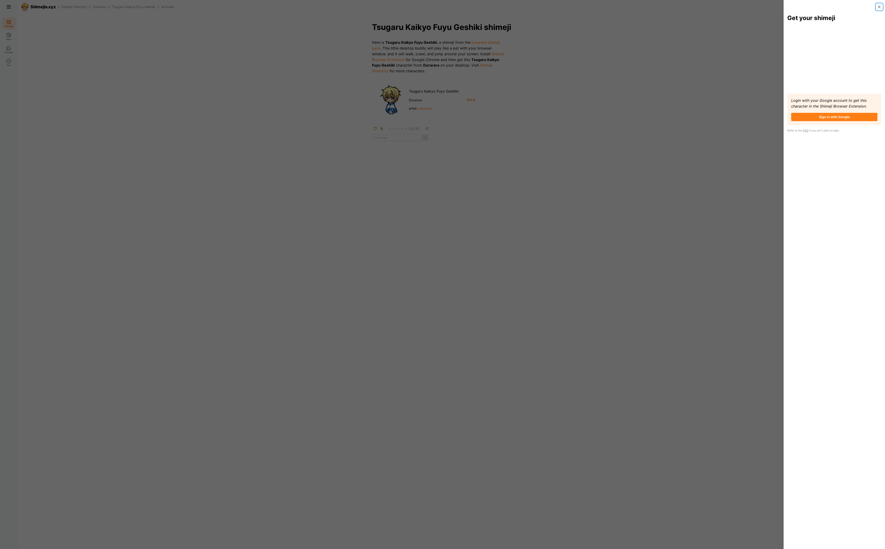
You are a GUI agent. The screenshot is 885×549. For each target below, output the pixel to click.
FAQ (805, 130)
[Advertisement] (834, 58)
